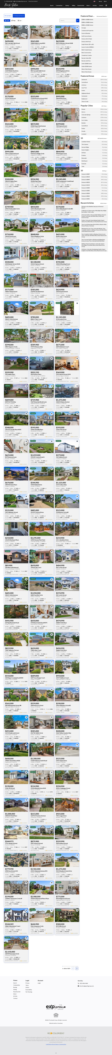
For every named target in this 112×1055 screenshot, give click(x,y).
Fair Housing (29, 992)
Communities (59, 5)
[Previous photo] (6, 32)
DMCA (27, 987)
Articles (95, 5)
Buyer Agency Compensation (59, 1044)
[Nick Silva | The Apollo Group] (56, 1007)
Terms (27, 985)
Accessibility (29, 989)
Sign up (100, 1)
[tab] (7, 20)
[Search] (77, 20)
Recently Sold (80, 5)
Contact (101, 5)
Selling (73, 5)
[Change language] (95, 1)
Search (51, 5)
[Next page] (76, 968)
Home (15, 980)
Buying (67, 5)
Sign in (105, 1)
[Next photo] (26, 32)
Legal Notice (49, 1044)
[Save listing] (26, 27)
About (88, 5)
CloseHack (59, 1023)
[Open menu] (106, 5)
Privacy (27, 983)
